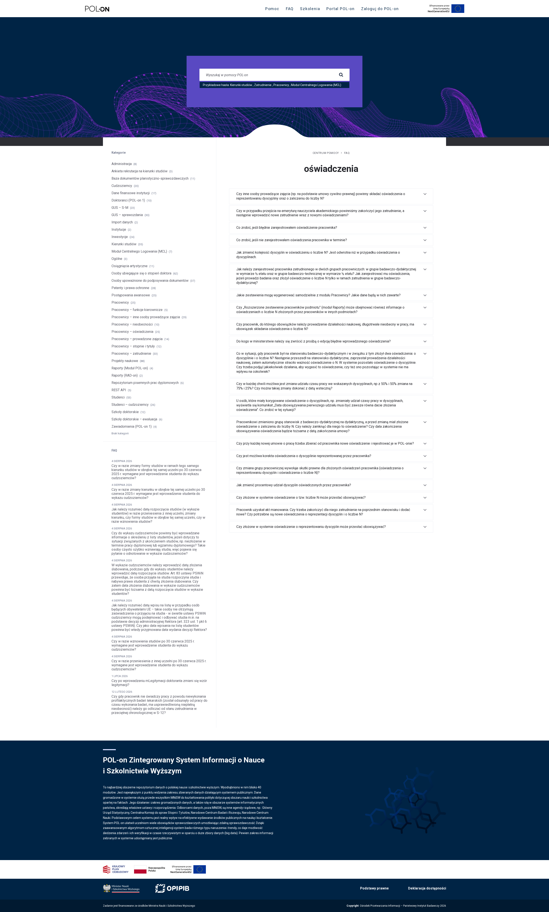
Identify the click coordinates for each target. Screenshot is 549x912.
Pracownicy (281, 85)
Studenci (118, 397)
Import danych (122, 222)
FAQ (290, 8)
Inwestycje (120, 237)
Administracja (122, 164)
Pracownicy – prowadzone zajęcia (137, 339)
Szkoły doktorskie (125, 412)
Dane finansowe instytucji (131, 193)
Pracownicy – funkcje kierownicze (137, 310)
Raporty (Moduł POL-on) (130, 368)
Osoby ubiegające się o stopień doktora (141, 273)
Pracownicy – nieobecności (132, 324)
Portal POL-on (341, 9)
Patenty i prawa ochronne (130, 288)
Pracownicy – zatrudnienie (131, 353)
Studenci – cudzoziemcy (130, 405)
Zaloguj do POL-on (381, 9)
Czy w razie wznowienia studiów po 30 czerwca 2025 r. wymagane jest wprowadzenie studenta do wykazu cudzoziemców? (153, 645)
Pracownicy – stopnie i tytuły (133, 346)
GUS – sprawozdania (127, 215)
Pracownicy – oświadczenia (132, 332)
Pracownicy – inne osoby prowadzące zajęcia (146, 317)
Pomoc (272, 8)
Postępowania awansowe (131, 295)
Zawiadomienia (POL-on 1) (132, 426)
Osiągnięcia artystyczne (130, 266)
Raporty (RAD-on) (125, 375)
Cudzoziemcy (122, 186)
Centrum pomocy (326, 153)
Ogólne (117, 259)
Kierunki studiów (241, 85)
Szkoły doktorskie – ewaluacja (134, 419)
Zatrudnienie (262, 85)
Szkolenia (311, 9)
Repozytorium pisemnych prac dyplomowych (145, 383)
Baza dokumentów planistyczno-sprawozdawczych (150, 178)
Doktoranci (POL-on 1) (128, 200)
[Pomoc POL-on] (97, 9)
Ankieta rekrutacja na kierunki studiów (139, 171)
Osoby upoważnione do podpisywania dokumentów (150, 281)
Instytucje (119, 229)
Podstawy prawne (374, 888)
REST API (119, 390)
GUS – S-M (120, 208)
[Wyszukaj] (341, 75)
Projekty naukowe (125, 361)
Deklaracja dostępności (427, 888)
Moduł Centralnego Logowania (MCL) (316, 85)
